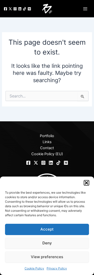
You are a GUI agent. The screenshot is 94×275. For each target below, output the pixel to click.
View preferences (47, 256)
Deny (47, 243)
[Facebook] (5, 9)
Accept (47, 229)
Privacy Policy (57, 268)
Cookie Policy (34, 268)
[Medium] (29, 9)
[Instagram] (15, 9)
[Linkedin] (20, 9)
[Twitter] (10, 9)
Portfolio (47, 136)
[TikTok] (24, 9)
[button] (86, 182)
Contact (47, 148)
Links (47, 142)
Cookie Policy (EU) (47, 154)
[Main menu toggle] (85, 9)
